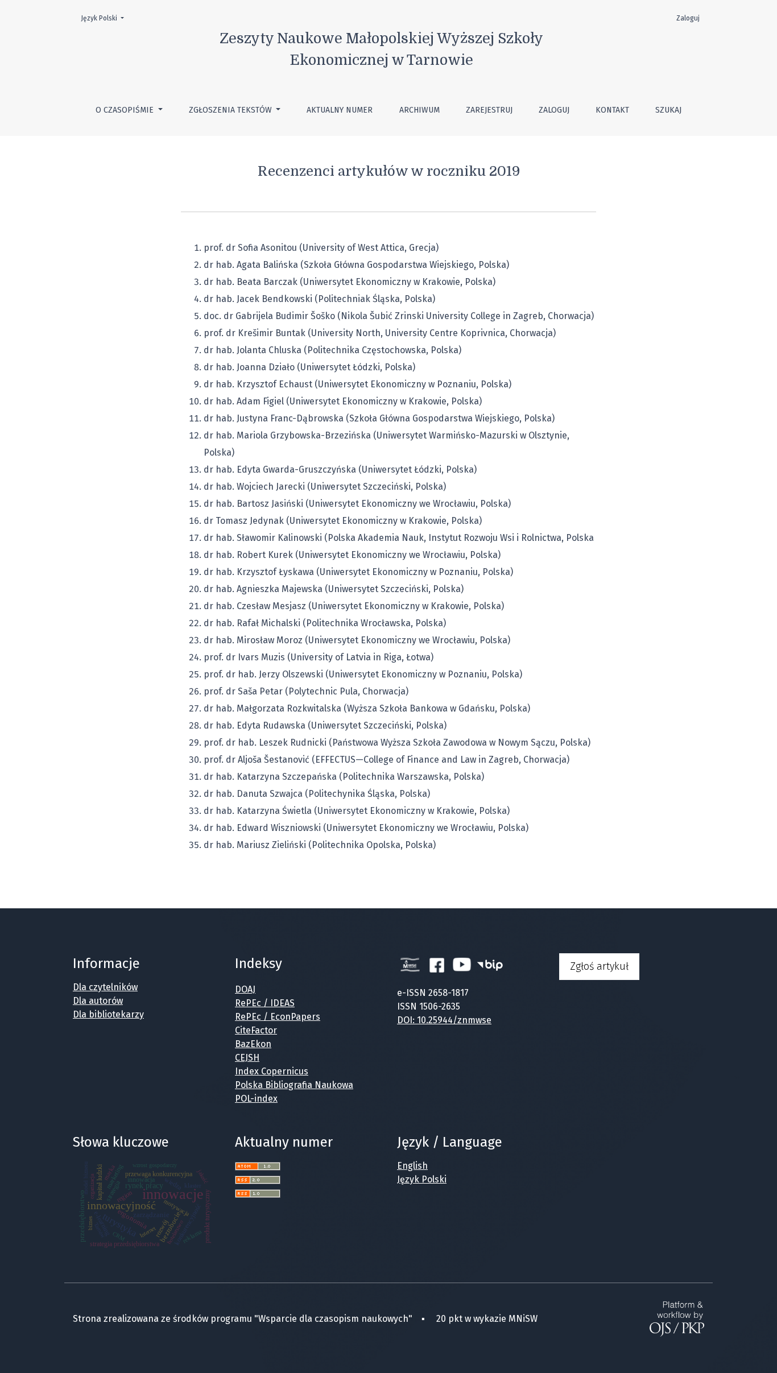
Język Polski (105, 18)
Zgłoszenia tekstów (231, 110)
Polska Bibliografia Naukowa (294, 1085)
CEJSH (247, 1057)
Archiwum (419, 110)
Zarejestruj (489, 110)
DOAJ (245, 989)
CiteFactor (256, 1030)
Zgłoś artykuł (599, 966)
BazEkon (253, 1044)
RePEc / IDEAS (265, 1003)
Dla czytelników (105, 987)
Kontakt (612, 110)
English (412, 1165)
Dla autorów (98, 1000)
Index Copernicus (271, 1071)
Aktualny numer (340, 110)
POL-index (256, 1098)
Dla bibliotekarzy (108, 1014)
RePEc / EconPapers (277, 1016)
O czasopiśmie (126, 110)
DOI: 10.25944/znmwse (444, 1020)
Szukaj (668, 110)
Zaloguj (554, 110)
